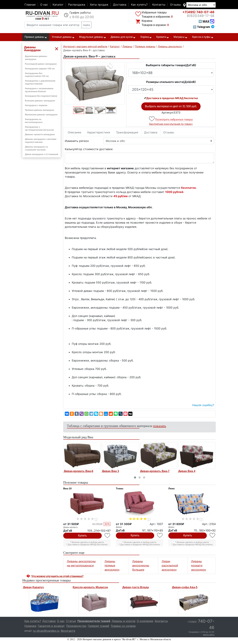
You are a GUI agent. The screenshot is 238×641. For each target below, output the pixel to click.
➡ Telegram (201, 27)
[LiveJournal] (120, 414)
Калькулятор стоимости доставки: (89, 149)
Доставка (119, 4)
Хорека (144, 37)
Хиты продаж (99, 4)
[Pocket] (125, 414)
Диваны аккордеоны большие (140, 565)
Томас (119, 488)
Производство (76, 626)
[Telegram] (91, 414)
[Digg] (130, 414)
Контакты (158, 4)
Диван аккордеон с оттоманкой (41, 154)
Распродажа (76, 4)
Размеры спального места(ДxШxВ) (171, 82)
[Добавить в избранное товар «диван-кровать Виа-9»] (152, 118)
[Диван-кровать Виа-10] (87, 503)
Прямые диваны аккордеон (39, 110)
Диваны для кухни (122, 37)
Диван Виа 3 (110, 471)
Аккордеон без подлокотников (41, 96)
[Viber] (81, 414)
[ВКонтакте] (67, 414)
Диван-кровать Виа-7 (155, 471)
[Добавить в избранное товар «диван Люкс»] (213, 535)
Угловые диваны (62, 37)
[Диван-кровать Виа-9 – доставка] (94, 83)
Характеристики (98, 132)
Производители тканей (93, 621)
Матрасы (179, 37)
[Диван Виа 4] (196, 455)
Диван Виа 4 (186, 471)
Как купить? (139, 4)
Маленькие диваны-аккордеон (41, 114)
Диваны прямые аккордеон (112, 565)
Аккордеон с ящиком (36, 105)
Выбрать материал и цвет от (171, 106)
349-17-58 (200, 16)
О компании (145, 621)
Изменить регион (77, 141)
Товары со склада (123, 626)
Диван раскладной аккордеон (170, 565)
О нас (44, 4)
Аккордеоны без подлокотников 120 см (37, 74)
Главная (30, 4)
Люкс (171, 488)
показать (159, 425)
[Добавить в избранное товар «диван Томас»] (160, 535)
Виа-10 (67, 488)
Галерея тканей (98, 626)
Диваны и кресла (123, 621)
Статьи (71, 621)
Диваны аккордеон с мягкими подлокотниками (40, 140)
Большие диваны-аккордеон (40, 100)
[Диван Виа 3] (120, 455)
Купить (82, 535)
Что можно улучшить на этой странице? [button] (57, 576)
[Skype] (96, 414)
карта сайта (208, 634)
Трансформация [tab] (127, 132)
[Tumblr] (77, 414)
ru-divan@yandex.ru (46, 630)
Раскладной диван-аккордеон (41, 64)
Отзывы (175, 4)
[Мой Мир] (106, 414)
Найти (86, 25)
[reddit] (111, 414)
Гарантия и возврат (51, 626)
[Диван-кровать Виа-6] (82, 455)
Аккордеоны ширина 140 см (40, 68)
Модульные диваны (91, 37)
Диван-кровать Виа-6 (78, 471)
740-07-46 (198, 12)
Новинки (30, 626)
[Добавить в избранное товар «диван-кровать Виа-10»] (108, 535)
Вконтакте (68, 630)
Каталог (58, 4)
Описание (74, 132)
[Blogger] (101, 414)
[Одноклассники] (72, 414)
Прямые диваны (34, 37)
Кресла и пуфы (201, 37)
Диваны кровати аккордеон (198, 565)
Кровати (161, 37)
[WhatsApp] (86, 414)
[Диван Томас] (139, 503)
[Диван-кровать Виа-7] (158, 455)
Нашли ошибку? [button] (203, 405)
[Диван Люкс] (192, 503)
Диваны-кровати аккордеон (40, 134)
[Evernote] (116, 414)
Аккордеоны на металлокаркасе (34, 120)
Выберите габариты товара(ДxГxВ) (171, 65)
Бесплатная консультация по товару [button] (171, 123)
